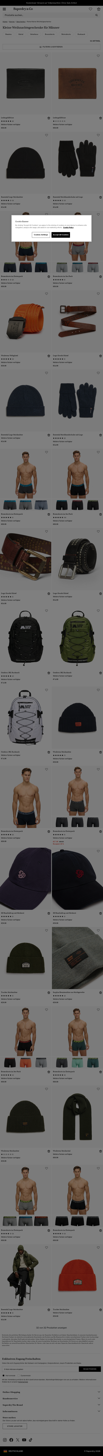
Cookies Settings (41, 235)
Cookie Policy (68, 227)
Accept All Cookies (61, 235)
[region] (51, 228)
